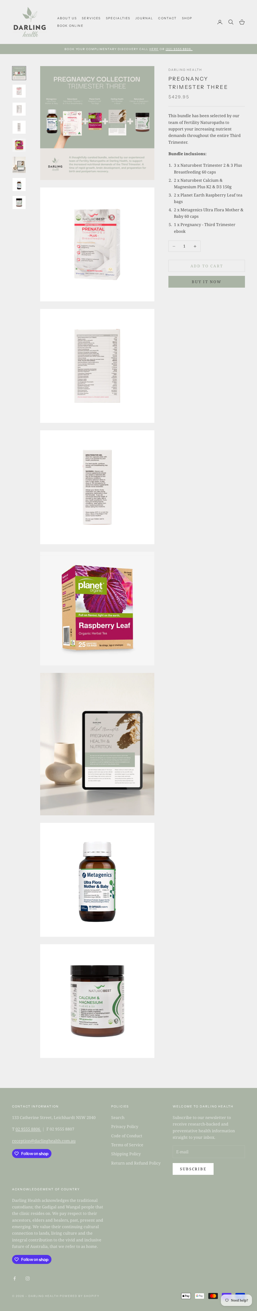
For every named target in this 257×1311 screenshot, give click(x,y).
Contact (167, 18)
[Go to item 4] (19, 127)
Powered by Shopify (80, 1296)
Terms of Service (127, 1145)
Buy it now (206, 281)
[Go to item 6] (19, 164)
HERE (154, 49)
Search (117, 1117)
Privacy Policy (124, 1126)
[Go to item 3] (19, 109)
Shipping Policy (126, 1154)
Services (91, 18)
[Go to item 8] (19, 203)
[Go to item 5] (19, 145)
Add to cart (206, 265)
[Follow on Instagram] (27, 1278)
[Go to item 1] (19, 73)
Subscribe (193, 1168)
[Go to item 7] (19, 184)
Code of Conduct (126, 1136)
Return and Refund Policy (136, 1163)
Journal (144, 18)
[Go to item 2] (19, 91)
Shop (187, 18)
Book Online (70, 26)
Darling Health (185, 70)
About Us (67, 18)
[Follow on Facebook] (14, 1278)
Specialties (118, 18)
